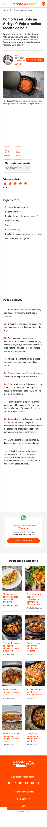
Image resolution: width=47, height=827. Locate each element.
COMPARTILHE (36, 60)
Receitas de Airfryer (23, 10)
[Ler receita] (7, 168)
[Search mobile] (43, 4)
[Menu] (4, 4)
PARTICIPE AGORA (23, 540)
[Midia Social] (9, 782)
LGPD (23, 806)
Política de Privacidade (23, 792)
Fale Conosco (23, 799)
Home (5, 10)
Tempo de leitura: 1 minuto (17, 168)
